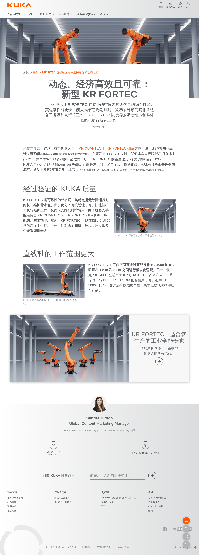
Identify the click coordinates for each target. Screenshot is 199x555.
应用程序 (45, 14)
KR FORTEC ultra (120, 148)
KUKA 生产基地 (155, 506)
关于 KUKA (153, 502)
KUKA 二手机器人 (63, 502)
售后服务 (63, 14)
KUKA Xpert (107, 502)
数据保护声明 (104, 547)
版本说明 (86, 547)
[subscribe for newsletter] (152, 475)
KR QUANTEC (90, 148)
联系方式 (11, 502)
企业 (102, 14)
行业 (30, 14)
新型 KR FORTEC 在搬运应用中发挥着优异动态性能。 (67, 72)
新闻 (26, 72)
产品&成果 (14, 14)
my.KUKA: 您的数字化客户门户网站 (118, 497)
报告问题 (11, 510)
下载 (103, 506)
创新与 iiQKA (84, 14)
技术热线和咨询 (15, 497)
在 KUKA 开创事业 (157, 497)
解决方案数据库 (62, 497)
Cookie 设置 (123, 547)
